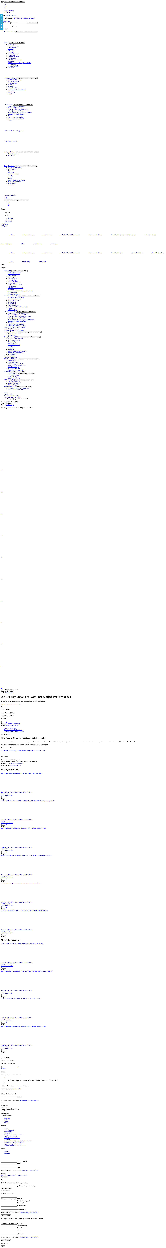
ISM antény (11, 61)
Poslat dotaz (4, 704)
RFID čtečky (12, 377)
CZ (2, 1)
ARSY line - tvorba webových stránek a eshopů (14, 1175)
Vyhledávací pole (5, 22)
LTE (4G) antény (12, 47)
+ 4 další (10, 94)
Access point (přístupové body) (16, 180)
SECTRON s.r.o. (5, 21)
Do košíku (3, 723)
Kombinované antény (13, 56)
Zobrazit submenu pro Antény (16, 42)
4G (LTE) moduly (13, 83)
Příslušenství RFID (14, 378)
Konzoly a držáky (14, 367)
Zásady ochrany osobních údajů (13, 1144)
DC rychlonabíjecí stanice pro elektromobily (20, 112)
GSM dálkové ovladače (10, 141)
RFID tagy (15, 375)
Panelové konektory (14, 383)
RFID (7, 371)
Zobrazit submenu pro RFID (17, 371)
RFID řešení (12, 373)
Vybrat (7, 1190)
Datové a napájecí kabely (16, 364)
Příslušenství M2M (10, 359)
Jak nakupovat (8, 1131)
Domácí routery (9, 356)
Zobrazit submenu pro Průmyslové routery (26, 166)
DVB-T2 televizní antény (15, 60)
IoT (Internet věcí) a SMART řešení (14, 330)
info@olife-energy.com (17, 763)
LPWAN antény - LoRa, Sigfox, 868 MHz (19, 63)
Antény (6, 42)
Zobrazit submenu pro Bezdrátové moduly (26, 78)
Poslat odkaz (16, 704)
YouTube (6, 1122)
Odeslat (20, 1097)
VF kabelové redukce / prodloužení (18, 388)
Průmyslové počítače (9, 195)
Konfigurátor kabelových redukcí (13, 1135)
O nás (5, 1128)
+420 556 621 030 (18, 18)
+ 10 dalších (11, 67)
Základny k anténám (13, 66)
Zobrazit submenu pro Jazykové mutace (15, 1)
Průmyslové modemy (10, 152)
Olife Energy (10, 405)
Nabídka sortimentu (9, 31)
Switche (10, 175)
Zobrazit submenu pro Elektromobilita (23, 104)
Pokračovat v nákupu (6, 1089)
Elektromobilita (8, 104)
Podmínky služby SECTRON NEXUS (15, 1145)
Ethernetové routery (13, 174)
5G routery (11, 170)
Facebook (10, 704)
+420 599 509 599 (11, 15)
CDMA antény (12, 58)
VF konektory (9, 380)
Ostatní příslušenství (14, 368)
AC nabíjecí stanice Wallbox (15, 111)
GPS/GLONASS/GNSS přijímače (13, 131)
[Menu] (1, 208)
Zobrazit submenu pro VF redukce (22, 386)
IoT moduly (11, 86)
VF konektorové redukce (16, 389)
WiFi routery (11, 172)
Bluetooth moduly (12, 87)
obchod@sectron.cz (28, 18)
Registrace (10, 219)
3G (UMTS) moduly (13, 81)
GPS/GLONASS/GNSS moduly (17, 89)
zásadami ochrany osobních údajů (29, 1100)
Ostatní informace (14, 731)
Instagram (7, 1119)
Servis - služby (12, 183)
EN (5, 6)
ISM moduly (11, 91)
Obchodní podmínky (9, 1130)
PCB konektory (13, 385)
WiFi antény (11, 50)
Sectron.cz (7, 12)
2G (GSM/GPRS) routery (15, 167)
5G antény (10, 49)
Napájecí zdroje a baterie (15, 370)
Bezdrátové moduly (9, 78)
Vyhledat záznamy (32, 22)
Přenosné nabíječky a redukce (16, 108)
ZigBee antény (12, 64)
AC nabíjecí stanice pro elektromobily (18, 109)
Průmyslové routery (9, 166)
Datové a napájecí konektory (16, 365)
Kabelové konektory (14, 381)
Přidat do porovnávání (14, 723)
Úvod (5, 392)
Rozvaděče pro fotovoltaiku (15, 117)
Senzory (10, 178)
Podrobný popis (10, 728)
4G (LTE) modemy (13, 153)
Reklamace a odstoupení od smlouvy (14, 1142)
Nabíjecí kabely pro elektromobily (17, 106)
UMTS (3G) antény (13, 46)
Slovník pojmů (8, 1133)
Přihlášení (10, 218)
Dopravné (7, 1139)
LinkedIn (6, 1121)
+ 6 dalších (11, 184)
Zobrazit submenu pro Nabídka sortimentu (26, 31)
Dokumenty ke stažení (13, 730)
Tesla (9, 115)
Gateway (10, 177)
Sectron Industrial (9, 10)
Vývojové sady (13, 360)
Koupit (3, 799)
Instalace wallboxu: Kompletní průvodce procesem (18, 1141)
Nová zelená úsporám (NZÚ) (16, 118)
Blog (5, 197)
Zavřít (2, 1071)
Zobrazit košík (17, 1089)
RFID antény (11, 55)
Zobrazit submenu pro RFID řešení (25, 373)
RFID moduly (11, 92)
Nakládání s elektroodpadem (12, 1138)
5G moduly (11, 84)
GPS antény (11, 52)
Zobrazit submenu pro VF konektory (24, 380)
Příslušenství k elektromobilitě (16, 114)
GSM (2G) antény (13, 44)
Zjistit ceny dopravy (6, 1188)
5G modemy (11, 155)
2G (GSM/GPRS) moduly (15, 80)
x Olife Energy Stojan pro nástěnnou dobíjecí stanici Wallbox (28, 1080)
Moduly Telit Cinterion (10, 1136)
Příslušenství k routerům (14, 181)
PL (5, 7)
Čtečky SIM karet (13, 362)
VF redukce (8, 386)
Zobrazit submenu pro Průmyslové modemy (28, 152)
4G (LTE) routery (12, 169)
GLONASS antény (13, 53)
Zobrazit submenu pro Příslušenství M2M (28, 359)
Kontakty (6, 198)
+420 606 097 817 (16, 765)
